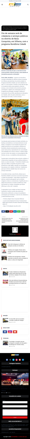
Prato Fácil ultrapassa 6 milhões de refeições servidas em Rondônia (16, 245)
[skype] (13, 360)
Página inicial (5, 26)
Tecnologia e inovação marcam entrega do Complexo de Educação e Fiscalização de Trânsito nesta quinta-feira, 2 (18, 343)
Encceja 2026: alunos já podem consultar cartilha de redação (16, 319)
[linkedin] (23, 360)
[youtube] (15, 331)
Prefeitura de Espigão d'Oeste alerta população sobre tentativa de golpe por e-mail (17, 251)
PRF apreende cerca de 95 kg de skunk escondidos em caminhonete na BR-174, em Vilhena (14, 388)
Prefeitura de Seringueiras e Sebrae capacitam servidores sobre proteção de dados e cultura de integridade (18, 258)
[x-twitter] (10, 360)
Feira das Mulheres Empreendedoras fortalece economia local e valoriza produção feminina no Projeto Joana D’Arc (18, 282)
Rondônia (10, 26)
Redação (18, 234)
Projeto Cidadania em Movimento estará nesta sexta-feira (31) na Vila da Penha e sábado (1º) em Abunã (17, 273)
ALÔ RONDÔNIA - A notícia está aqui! (19, 436)
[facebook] (5, 331)
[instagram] (10, 331)
